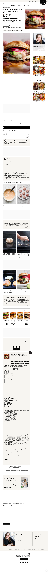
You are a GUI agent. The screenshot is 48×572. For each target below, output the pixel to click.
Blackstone (13, 323)
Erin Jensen (7, 15)
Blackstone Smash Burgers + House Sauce (13, 321)
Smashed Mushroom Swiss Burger (26, 321)
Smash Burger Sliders (19, 321)
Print (13, 361)
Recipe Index (37, 536)
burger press (7, 405)
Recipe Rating (5, 505)
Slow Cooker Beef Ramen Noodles (35, 65)
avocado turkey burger (14, 119)
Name (4, 516)
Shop (35, 538)
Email (18, 516)
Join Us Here (7, 487)
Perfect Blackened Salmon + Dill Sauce (35, 75)
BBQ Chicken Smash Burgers (6, 321)
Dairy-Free (24, 470)
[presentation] (6, 315)
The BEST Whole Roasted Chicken (42, 65)
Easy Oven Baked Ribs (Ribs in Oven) (35, 91)
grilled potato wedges (20, 302)
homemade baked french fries (13, 303)
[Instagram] (30, 1)
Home (3, 7)
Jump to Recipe (6, 18)
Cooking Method (21, 470)
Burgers (9, 7)
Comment (26, 361)
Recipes (6, 7)
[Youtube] (32, 1)
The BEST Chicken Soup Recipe (42, 91)
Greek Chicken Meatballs (36, 102)
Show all (5, 134)
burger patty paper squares (9, 406)
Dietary (27, 470)
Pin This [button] (13, 18)
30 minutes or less (8, 470)
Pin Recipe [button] (20, 361)
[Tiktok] (33, 1)
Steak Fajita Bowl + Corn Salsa (42, 75)
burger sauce (23, 123)
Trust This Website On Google (20, 363)
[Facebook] (29, 1)
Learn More (43, 50)
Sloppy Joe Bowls (42, 101)
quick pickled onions (8, 403)
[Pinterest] (35, 1)
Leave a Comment (12, 15)
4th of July (12, 470)
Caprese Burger (6, 143)
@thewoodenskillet (16, 467)
